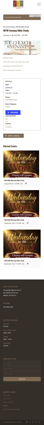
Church (7, 107)
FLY (6, 119)
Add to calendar (13, 136)
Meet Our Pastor (8, 402)
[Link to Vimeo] (36, 421)
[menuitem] (38, 4)
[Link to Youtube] (26, 421)
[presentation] (21, 164)
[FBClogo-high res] (18, 4)
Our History (6, 395)
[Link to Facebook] (30, 421)
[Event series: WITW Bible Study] (26, 183)
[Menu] (38, 4)
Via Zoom (8, 127)
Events (5, 406)
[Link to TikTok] (39, 421)
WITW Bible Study (11, 100)
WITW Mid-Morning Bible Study (14, 180)
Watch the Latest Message (11, 409)
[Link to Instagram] (33, 421)
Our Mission (7, 399)
